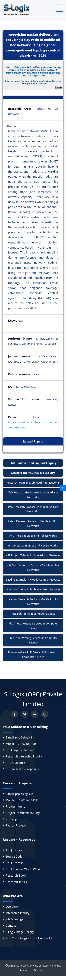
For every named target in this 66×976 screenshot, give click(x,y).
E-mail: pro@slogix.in (19, 794)
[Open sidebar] (63, 488)
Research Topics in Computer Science (33, 613)
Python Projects (16, 825)
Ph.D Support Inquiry (20, 750)
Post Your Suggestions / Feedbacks (29, 938)
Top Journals (14, 850)
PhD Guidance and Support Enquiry (33, 463)
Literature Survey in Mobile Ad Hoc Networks (33, 589)
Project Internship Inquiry (23, 813)
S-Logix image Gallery (20, 932)
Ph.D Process (14, 863)
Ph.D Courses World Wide (23, 869)
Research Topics (16, 882)
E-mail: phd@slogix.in (20, 737)
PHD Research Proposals (22, 769)
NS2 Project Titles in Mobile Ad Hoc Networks (33, 555)
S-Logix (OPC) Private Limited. (31, 965)
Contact (11, 926)
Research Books (16, 875)
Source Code (14, 856)
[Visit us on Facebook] (14, 714)
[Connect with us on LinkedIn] (34, 714)
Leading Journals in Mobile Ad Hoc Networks (33, 579)
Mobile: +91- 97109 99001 (22, 744)
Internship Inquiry (17, 913)
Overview (12, 907)
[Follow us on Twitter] (24, 714)
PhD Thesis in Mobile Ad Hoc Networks (33, 535)
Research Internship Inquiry (24, 756)
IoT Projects (13, 819)
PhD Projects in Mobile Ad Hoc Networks (33, 545)
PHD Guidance (15, 763)
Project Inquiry (15, 806)
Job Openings (14, 919)
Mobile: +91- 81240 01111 (22, 800)
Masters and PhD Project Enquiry (33, 472)
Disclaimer (38, 970)
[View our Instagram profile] (44, 714)
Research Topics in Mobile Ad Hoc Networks (33, 482)
